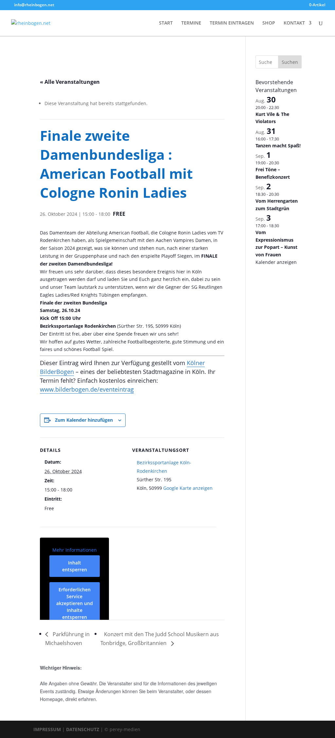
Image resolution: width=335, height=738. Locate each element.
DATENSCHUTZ (82, 729)
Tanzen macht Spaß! (278, 145)
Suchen (290, 62)
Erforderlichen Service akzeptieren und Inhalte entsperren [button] (74, 603)
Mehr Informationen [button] (74, 550)
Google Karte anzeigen (188, 488)
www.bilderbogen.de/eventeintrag (87, 389)
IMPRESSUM (47, 729)
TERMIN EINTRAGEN (232, 23)
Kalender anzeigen (276, 262)
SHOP (268, 23)
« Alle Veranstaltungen (70, 81)
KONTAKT (294, 23)
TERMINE (191, 23)
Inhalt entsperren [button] (74, 566)
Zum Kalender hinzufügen (84, 420)
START (166, 23)
